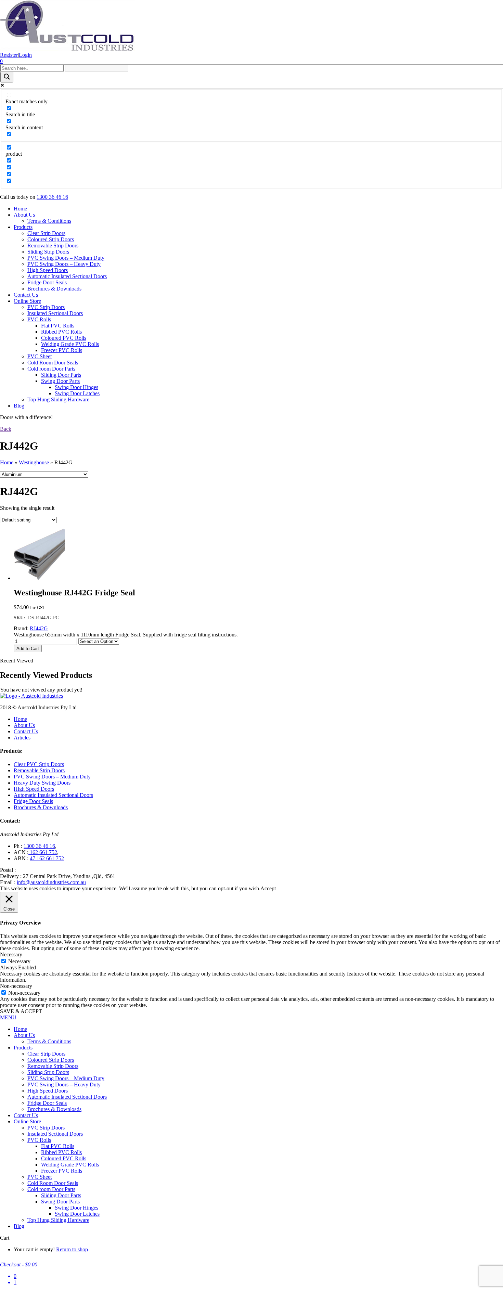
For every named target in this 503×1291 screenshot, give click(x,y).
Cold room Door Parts (51, 369)
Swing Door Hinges (76, 387)
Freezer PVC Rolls (61, 350)
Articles (22, 737)
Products (23, 227)
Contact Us (26, 295)
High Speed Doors (47, 270)
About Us (24, 215)
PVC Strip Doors (46, 307)
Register (9, 55)
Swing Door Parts (60, 381)
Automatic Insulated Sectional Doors (67, 276)
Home (20, 208)
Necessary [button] (11, 954)
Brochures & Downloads (54, 289)
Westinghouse (34, 462)
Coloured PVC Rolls (63, 338)
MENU (8, 1017)
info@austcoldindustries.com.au (51, 882)
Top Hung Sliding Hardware (58, 399)
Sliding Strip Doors (48, 252)
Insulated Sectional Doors (55, 313)
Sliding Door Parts (61, 375)
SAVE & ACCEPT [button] (21, 1011)
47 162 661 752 (47, 858)
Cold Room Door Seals (52, 362)
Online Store (27, 301)
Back (5, 429)
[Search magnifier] (6, 77)
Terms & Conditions (49, 221)
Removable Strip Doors (52, 245)
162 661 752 (42, 852)
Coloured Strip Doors (50, 239)
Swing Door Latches (77, 393)
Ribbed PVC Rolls (61, 332)
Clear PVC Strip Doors (39, 764)
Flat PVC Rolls (57, 325)
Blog (19, 406)
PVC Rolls (39, 319)
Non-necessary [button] (16, 986)
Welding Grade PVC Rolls (70, 344)
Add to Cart (27, 648)
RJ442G (39, 628)
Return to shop (72, 1249)
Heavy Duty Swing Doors (42, 783)
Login (25, 55)
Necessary (19, 961)
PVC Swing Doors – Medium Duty (65, 258)
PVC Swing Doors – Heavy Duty (64, 264)
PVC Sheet (39, 356)
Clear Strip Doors (46, 233)
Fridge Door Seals (47, 282)
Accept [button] (268, 888)
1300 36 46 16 (52, 197)
